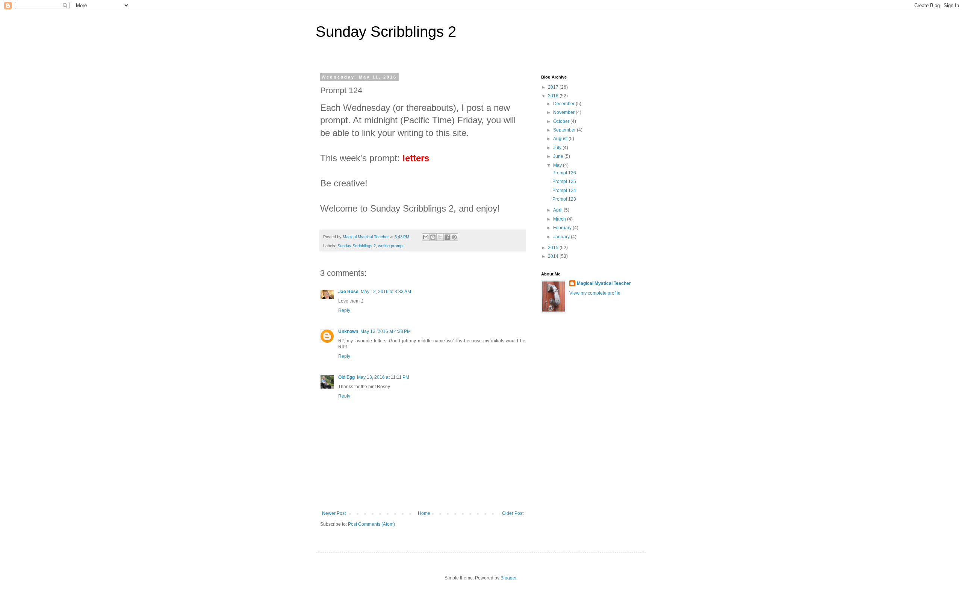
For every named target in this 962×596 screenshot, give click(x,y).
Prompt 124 (564, 190)
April (558, 210)
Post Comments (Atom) (371, 524)
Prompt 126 (564, 172)
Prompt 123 (564, 199)
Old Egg (346, 377)
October (561, 121)
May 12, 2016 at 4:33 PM (385, 331)
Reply (344, 310)
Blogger (508, 578)
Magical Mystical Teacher (604, 283)
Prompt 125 (564, 181)
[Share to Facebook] (447, 237)
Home (424, 513)
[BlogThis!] (433, 237)
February (563, 227)
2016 (554, 95)
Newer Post (334, 513)
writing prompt (391, 246)
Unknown (348, 331)
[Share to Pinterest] (454, 237)
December (564, 103)
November (564, 112)
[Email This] (426, 237)
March (560, 219)
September (565, 130)
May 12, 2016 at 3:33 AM (386, 291)
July (558, 147)
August (561, 138)
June (558, 156)
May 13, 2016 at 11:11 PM (383, 377)
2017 (554, 87)
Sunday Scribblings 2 (386, 31)
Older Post (512, 513)
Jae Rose (348, 291)
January (562, 236)
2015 (554, 247)
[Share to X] (440, 237)
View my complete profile (594, 293)
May (558, 165)
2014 (554, 256)
